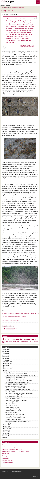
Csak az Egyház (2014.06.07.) (13, 412)
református (5, 341)
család (17, 341)
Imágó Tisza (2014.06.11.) (12, 407)
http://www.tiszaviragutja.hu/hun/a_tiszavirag (14, 316)
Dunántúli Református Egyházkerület (11, 447)
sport (10, 341)
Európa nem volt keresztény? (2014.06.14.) (16, 400)
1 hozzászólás (10, 329)
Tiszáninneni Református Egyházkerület (12, 449)
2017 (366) (6, 355)
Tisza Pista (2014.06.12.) (11, 405)
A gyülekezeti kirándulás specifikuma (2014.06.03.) (18, 421)
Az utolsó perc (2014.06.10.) (12, 409)
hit (36, 339)
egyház (20, 339)
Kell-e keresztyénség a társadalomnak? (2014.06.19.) (19, 393)
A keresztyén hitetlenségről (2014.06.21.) (15, 388)
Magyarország (9, 339)
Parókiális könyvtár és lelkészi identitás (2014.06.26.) (18, 380)
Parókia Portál (5, 453)
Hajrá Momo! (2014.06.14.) (12, 402)
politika (26, 339)
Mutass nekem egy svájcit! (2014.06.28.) (15, 377)
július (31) (6, 370)
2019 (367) (6, 351)
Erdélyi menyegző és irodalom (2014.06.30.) (16, 373)
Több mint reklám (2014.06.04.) (13, 419)
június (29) (7, 372)
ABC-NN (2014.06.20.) (11, 391)
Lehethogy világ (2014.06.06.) (13, 416)
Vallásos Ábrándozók (7, 460)
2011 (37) (5, 437)
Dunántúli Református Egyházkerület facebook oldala (15, 451)
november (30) (8, 363)
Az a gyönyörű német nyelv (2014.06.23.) (15, 386)
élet (14, 341)
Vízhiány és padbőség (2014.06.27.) (14, 379)
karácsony (26, 341)
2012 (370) (6, 435)
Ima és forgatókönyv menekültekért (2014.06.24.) (17, 382)
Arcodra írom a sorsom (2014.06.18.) (14, 395)
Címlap (2, 7)
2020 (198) (6, 349)
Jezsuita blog (5, 458)
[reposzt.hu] (7, 3)
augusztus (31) (8, 368)
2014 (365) (6, 360)
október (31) (7, 365)
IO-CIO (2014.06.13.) (10, 403)
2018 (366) (6, 353)
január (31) (7, 432)
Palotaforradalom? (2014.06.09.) (13, 410)
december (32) (8, 361)
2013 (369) (6, 433)
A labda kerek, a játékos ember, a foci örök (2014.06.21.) (19, 389)
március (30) (7, 428)
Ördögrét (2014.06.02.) (11, 423)
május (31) (7, 424)
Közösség (4, 456)
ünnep (31, 341)
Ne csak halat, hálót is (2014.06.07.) (14, 414)
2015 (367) (6, 358)
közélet (31, 339)
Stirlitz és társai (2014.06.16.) (12, 398)
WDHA (36, 476)
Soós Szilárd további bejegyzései (16, 7)
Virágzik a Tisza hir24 (27, 45)
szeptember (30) (8, 367)
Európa (22, 341)
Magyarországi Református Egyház (11, 444)
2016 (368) (6, 356)
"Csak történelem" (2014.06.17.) (13, 396)
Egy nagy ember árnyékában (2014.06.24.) (16, 384)
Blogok (6, 7)
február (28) (7, 430)
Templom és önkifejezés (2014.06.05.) (15, 417)
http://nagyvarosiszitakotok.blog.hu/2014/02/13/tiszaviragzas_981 (20, 313)
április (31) (7, 426)
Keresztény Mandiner (7, 462)
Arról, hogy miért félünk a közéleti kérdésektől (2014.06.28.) (20, 375)
